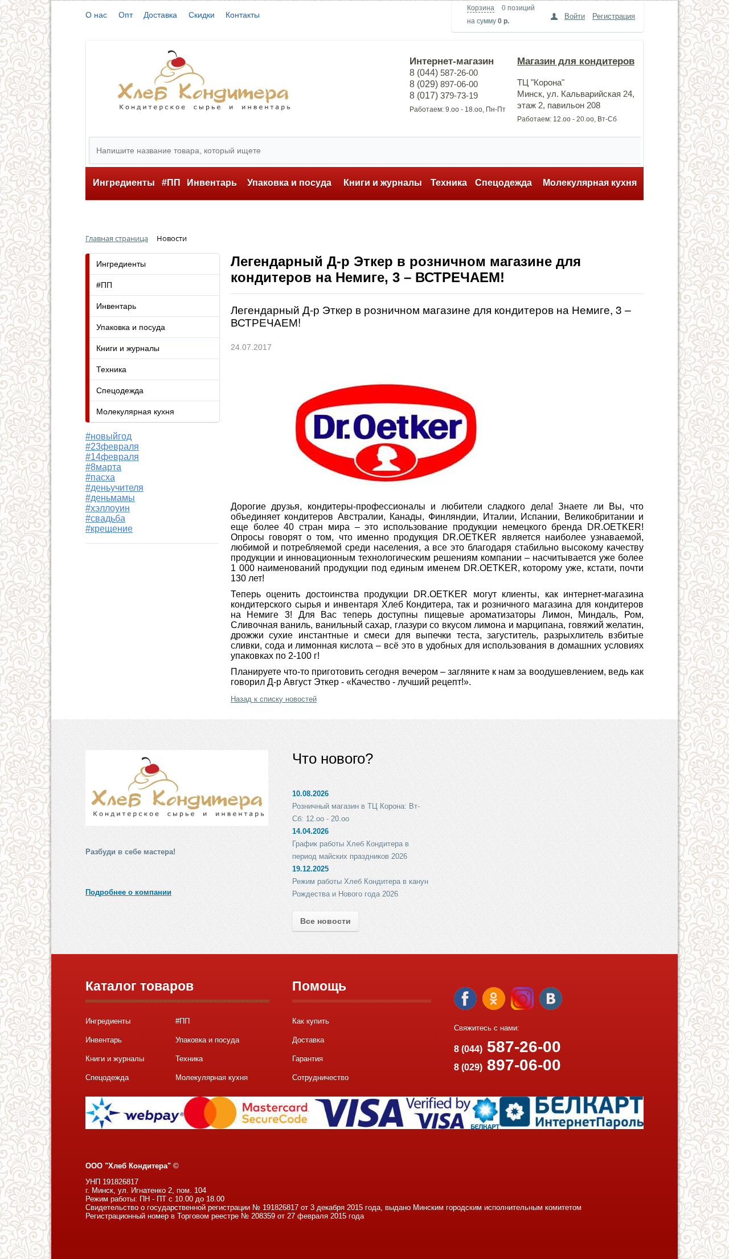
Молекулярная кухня (590, 183)
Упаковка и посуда (289, 183)
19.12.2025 (310, 869)
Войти (574, 16)
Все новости (325, 921)
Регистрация (613, 16)
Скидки (202, 14)
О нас (96, 14)
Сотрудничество (320, 1077)
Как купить (310, 1021)
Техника (449, 183)
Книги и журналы (382, 183)
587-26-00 (507, 1047)
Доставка (160, 14)
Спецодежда (503, 183)
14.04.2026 (310, 831)
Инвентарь (212, 183)
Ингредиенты (124, 183)
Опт (125, 14)
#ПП (171, 183)
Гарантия (307, 1058)
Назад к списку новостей (274, 699)
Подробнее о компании (128, 892)
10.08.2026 (310, 793)
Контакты (243, 14)
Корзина (480, 8)
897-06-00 (507, 1065)
